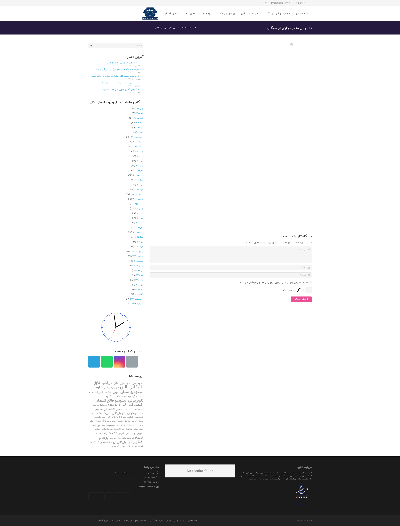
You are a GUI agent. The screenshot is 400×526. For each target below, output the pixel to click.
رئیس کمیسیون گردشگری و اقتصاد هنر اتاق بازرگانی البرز (117, 415)
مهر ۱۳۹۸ (139, 284)
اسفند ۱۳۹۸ (138, 261)
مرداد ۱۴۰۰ (139, 180)
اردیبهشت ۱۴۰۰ (136, 194)
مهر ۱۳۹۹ (139, 227)
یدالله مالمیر (116, 446)
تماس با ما (116, 520)
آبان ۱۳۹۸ (139, 280)
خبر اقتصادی (112, 409)
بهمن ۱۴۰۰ (139, 151)
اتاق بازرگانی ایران (111, 387)
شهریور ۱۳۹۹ (138, 232)
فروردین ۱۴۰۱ (138, 141)
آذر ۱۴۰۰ (140, 161)
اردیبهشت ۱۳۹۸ (136, 299)
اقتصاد (101, 400)
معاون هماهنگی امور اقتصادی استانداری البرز (119, 429)
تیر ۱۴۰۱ (140, 127)
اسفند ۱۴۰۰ (138, 146)
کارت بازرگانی (124, 442)
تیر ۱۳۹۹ (140, 242)
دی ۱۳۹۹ (140, 213)
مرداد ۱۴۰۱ (139, 122)
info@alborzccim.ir (147, 486)
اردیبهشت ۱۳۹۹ (136, 251)
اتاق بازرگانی (110, 383)
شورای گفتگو (103, 520)
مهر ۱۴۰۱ (139, 113)
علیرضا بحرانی (106, 424)
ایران (106, 405)
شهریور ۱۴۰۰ (138, 175)
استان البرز (121, 391)
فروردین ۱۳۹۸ (137, 303)
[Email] (132, 362)
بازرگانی (100, 405)
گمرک (124, 446)
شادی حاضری (123, 420)
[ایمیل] (91, 3)
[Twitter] (117, 496)
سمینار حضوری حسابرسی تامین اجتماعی (124, 62)
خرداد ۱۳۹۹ (139, 246)
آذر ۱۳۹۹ (140, 218)
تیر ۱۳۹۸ (139, 289)
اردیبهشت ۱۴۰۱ (137, 137)
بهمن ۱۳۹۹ (139, 208)
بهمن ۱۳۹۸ (138, 265)
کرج (114, 442)
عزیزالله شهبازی (101, 421)
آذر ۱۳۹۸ (139, 275)
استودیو (133, 396)
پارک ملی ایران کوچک (120, 438)
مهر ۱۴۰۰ (139, 170)
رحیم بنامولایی (100, 417)
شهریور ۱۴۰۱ (138, 118)
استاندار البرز (105, 392)
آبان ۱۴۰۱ (139, 108)
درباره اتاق (127, 520)
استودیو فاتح (117, 400)
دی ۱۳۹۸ (139, 270)
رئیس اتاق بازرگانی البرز (120, 413)
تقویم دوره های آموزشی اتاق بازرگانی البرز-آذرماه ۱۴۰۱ (118, 69)
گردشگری (130, 446)
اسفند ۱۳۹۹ (138, 203)
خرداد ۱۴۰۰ (139, 189)
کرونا (110, 442)
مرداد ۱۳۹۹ (139, 237)
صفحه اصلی (192, 520)
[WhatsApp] (97, 3)
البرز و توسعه (117, 404)
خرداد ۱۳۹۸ (139, 294)
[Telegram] (102, 3)
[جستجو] (98, 13)
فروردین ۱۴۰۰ (137, 199)
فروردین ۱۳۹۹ (137, 256)
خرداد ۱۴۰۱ (139, 132)
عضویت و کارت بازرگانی (175, 520)
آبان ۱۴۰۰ (139, 165)
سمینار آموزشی (137, 421)
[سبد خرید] (91, 13)
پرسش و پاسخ (141, 520)
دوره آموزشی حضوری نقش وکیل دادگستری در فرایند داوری (116, 76)
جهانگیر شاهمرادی (128, 409)
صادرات (112, 421)
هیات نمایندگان (128, 433)
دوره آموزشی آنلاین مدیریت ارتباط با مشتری (122, 89)
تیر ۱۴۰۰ (140, 184)
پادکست (114, 433)
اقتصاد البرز (135, 404)
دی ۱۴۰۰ (140, 156)
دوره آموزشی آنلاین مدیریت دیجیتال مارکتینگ (121, 82)
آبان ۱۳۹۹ (139, 223)
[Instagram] (108, 3)
